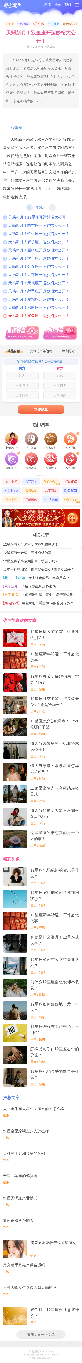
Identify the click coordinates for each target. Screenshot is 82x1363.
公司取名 (31, 490)
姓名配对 (70, 490)
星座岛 (9, 23)
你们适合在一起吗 (51, 482)
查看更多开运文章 (41, 1334)
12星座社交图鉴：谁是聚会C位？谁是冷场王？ (39, 569)
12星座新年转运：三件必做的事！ (29, 553)
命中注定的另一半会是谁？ (36, 578)
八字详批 (38, 23)
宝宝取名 (70, 481)
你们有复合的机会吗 (71, 500)
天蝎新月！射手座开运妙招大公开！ (36, 291)
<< (29, 207)
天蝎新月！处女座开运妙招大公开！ (36, 266)
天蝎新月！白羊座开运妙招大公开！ (36, 225)
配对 (67, 5)
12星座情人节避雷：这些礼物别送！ (30, 544)
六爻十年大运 (11, 491)
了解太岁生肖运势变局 (29, 586)
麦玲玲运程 (70, 23)
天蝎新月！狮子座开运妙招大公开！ (36, 258)
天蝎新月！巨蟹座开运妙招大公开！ (36, 250)
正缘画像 (31, 499)
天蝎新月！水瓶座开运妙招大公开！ (36, 307)
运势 (57, 5)
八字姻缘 (51, 490)
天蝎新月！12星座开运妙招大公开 (35, 217)
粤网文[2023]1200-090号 (41, 1358)
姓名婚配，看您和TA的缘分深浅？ (38, 603)
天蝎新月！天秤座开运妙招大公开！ (36, 275)
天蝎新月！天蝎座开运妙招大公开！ (36, 283)
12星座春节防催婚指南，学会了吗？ (30, 561)
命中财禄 (53, 23)
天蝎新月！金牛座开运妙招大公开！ (36, 234)
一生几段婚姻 (51, 500)
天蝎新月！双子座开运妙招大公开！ (36, 242)
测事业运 (11, 499)
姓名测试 (23, 23)
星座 (47, 5)
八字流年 (31, 481)
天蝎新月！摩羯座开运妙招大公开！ (36, 299)
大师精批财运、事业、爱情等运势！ (39, 595)
